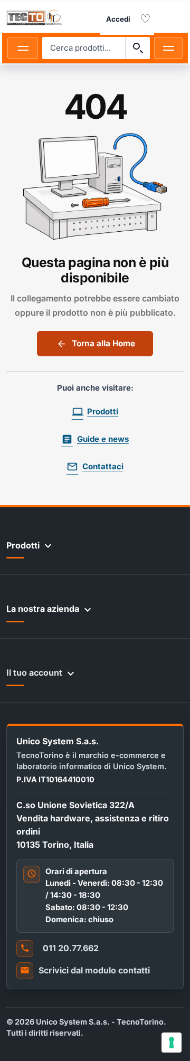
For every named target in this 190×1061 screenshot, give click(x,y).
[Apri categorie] (22, 48)
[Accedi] (118, 19)
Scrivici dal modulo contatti (94, 970)
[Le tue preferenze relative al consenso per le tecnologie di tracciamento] (172, 1042)
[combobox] (84, 48)
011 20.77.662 (71, 948)
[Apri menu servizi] (168, 48)
